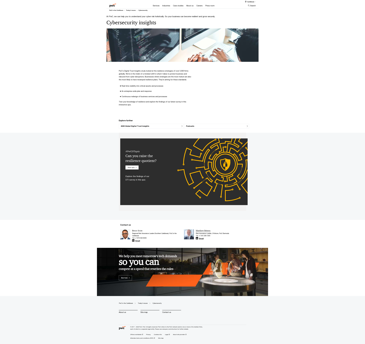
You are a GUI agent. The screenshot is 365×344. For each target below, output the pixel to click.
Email (137, 241)
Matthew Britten (203, 230)
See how (124, 278)
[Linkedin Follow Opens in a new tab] (133, 240)
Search (253, 6)
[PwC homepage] (112, 4)
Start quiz (131, 167)
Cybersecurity (143, 10)
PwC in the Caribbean (116, 10)
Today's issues (131, 10)
